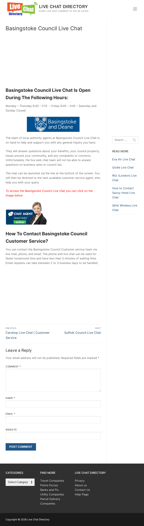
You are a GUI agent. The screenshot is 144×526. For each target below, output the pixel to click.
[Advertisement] (53, 60)
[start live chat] (26, 223)
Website (11, 429)
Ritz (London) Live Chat (124, 178)
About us (81, 485)
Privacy (80, 480)
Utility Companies (52, 494)
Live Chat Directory (63, 6)
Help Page (82, 494)
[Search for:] (125, 140)
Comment (13, 366)
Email (10, 413)
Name (10, 398)
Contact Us (82, 490)
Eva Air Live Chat (123, 159)
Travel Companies (52, 480)
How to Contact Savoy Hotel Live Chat (123, 192)
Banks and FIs (49, 490)
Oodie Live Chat (123, 167)
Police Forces (49, 485)
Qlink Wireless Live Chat (124, 208)
